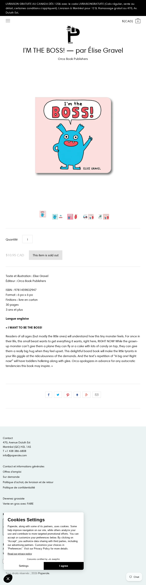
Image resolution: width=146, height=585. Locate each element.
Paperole (43, 573)
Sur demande (11, 477)
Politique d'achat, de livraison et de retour (28, 482)
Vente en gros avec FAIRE (18, 503)
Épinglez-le (68, 395)
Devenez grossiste (14, 498)
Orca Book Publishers (73, 59)
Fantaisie (77, 395)
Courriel (96, 395)
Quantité (12, 239)
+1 (86, 395)
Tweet (58, 395)
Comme (48, 395)
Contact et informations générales (23, 466)
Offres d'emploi (12, 471)
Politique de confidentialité (19, 487)
